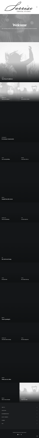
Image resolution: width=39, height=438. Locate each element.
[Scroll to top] (37, 436)
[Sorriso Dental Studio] (19, 7)
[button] (37, 7)
